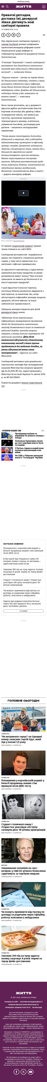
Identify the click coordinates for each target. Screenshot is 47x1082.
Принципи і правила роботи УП (17, 1007)
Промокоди (37, 1007)
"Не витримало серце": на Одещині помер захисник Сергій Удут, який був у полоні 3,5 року (21, 739)
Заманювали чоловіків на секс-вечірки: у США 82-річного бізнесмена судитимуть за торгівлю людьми (23, 870)
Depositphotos (19, 241)
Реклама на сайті (11, 1002)
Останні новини (13, 544)
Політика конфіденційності (31, 1002)
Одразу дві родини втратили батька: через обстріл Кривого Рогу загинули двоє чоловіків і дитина (22, 603)
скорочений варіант (22, 246)
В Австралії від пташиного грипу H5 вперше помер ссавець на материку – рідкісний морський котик (22, 561)
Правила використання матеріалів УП (23, 1004)
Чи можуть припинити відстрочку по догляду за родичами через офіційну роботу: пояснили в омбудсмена (21, 593)
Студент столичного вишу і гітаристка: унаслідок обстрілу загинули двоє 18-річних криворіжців (22, 582)
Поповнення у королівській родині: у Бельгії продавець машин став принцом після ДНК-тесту (23, 550)
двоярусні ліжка (9, 312)
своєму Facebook (9, 44)
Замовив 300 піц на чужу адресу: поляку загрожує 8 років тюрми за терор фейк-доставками (23, 572)
